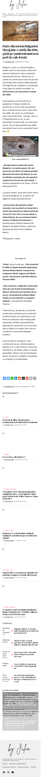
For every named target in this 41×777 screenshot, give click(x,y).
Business (12, 607)
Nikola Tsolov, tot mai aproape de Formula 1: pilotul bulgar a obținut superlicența (26, 642)
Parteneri (33, 767)
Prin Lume (11, 14)
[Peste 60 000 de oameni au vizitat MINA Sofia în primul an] (6, 666)
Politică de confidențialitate (17, 763)
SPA (11, 570)
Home (4, 14)
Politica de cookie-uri (9, 767)
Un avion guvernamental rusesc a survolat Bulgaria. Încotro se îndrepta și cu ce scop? (25, 678)
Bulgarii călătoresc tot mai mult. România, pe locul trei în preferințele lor (26, 631)
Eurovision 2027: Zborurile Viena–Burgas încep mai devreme (25, 654)
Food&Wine (6, 489)
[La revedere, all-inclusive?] (20, 443)
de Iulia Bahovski (10, 728)
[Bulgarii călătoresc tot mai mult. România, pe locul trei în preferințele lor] (6, 631)
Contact (5, 763)
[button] (4, 5)
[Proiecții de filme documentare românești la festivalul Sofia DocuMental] (20, 405)
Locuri (12, 530)
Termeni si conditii (23, 767)
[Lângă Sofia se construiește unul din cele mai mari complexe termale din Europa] (20, 558)
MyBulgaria (9, 718)
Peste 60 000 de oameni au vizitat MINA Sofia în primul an (25, 666)
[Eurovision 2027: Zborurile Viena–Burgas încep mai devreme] (6, 654)
